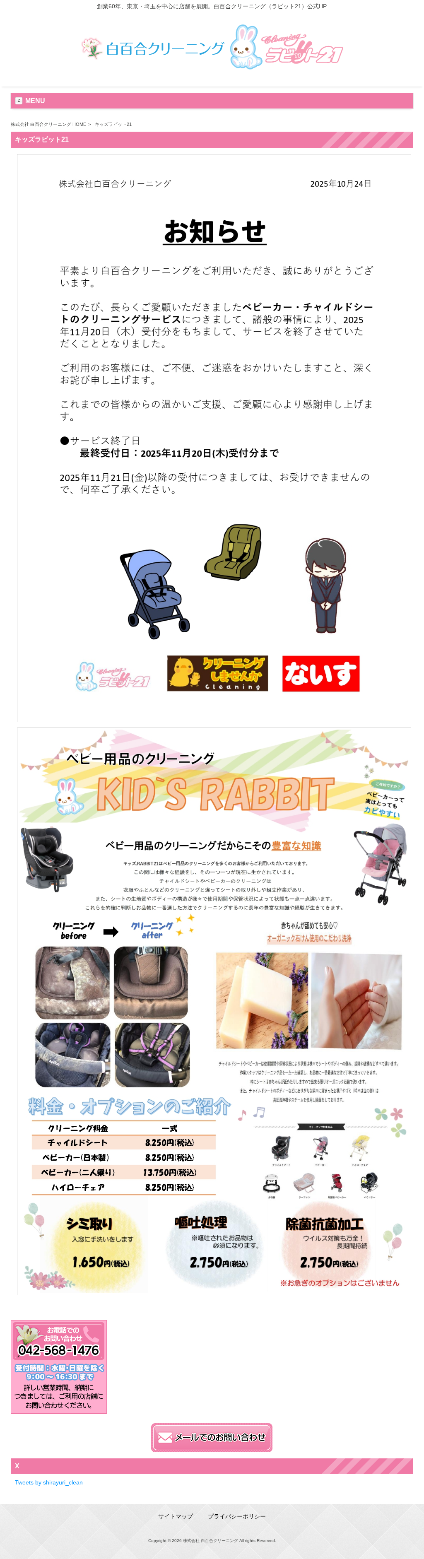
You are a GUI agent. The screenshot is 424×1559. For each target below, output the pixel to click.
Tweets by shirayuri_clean (49, 1482)
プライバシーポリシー (237, 1516)
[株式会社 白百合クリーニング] (212, 73)
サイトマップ (175, 1516)
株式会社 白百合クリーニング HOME (48, 124)
